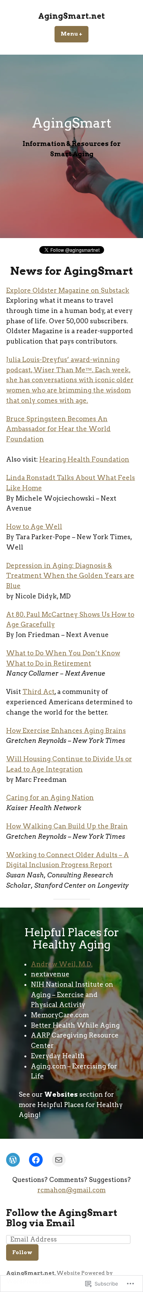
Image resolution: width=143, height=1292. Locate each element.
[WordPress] (13, 1160)
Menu (74, 34)
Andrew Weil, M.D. (62, 964)
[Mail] (59, 1160)
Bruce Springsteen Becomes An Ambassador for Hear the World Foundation (58, 429)
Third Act (38, 691)
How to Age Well (34, 526)
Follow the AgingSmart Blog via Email (61, 1218)
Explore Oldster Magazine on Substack (67, 290)
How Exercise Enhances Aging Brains (66, 730)
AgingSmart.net (71, 16)
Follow (22, 1252)
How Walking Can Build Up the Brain (67, 826)
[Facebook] (36, 1160)
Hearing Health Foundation (84, 459)
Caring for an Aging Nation (50, 797)
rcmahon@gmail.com (71, 1190)
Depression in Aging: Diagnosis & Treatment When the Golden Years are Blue (70, 576)
